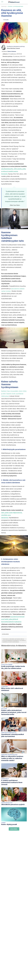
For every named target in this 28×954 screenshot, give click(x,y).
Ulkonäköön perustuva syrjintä (12, 804)
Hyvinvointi (4, 686)
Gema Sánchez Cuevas (13, 48)
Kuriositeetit (5, 778)
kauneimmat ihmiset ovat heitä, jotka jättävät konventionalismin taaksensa (12, 619)
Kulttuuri (4, 708)
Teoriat (3, 822)
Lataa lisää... (14, 829)
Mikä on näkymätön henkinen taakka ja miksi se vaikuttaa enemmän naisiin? (12, 758)
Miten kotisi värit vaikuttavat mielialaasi (12, 689)
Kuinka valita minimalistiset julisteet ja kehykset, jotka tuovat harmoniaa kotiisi (13, 712)
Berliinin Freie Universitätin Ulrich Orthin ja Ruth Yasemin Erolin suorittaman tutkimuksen (14, 393)
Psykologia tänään (6, 664)
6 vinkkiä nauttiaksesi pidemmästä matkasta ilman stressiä (11, 782)
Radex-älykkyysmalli (9, 824)
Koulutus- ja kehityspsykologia (15, 6)
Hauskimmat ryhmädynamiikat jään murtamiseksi (12, 735)
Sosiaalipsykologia (6, 802)
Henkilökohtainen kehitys (8, 732)
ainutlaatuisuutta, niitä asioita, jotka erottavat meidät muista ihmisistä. (13, 171)
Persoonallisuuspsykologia (9, 754)
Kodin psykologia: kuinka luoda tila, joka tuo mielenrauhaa (13, 667)
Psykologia (4, 6)
